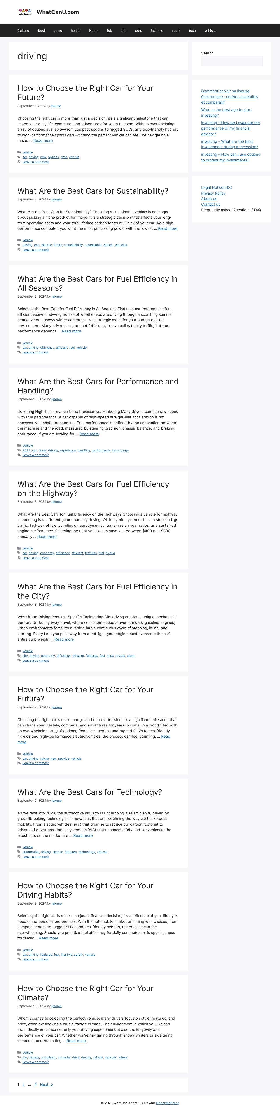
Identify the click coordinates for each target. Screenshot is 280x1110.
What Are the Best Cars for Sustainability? (93, 190)
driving (33, 157)
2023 (26, 450)
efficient (62, 347)
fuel (72, 347)
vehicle (210, 31)
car (25, 157)
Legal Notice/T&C (216, 187)
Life (123, 31)
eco (37, 245)
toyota (120, 655)
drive (75, 1057)
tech (192, 31)
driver (42, 450)
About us (209, 198)
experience (68, 450)
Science (157, 31)
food (41, 31)
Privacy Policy (213, 193)
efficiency (47, 347)
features (91, 553)
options (53, 157)
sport (176, 31)
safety (78, 954)
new (43, 157)
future (58, 245)
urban (131, 655)
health (75, 31)
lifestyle (66, 954)
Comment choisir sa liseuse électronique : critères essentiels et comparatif (229, 96)
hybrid (110, 553)
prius (110, 655)
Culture (23, 31)
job (109, 31)
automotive (31, 852)
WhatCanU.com (58, 12)
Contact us (210, 204)
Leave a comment (36, 162)
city (25, 655)
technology (120, 450)
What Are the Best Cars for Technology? (90, 792)
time (64, 157)
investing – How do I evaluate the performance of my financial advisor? (230, 128)
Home (93, 31)
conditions (48, 1057)
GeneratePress (167, 1103)
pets (138, 31)
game (58, 31)
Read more (43, 140)
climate (34, 1057)
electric (46, 245)
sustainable (93, 245)
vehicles (121, 245)
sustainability (73, 245)
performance (101, 450)
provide (63, 758)
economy (47, 553)
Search (207, 53)
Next (46, 1084)
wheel (123, 1057)
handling (83, 450)
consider (64, 1057)
